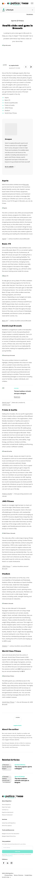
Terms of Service (18, 875)
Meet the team (6, 807)
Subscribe (17, 851)
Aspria (7, 97)
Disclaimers (30, 14)
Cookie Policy (28, 875)
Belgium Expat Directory (9, 836)
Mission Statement (7, 815)
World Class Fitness (11, 113)
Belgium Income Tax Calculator (10, 833)
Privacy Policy (9, 855)
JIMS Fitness (9, 108)
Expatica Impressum (7, 812)
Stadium (7, 110)
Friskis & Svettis (9, 105)
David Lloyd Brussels (11, 103)
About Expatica (6, 804)
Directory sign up (7, 825)
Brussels (26, 184)
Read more (17, 397)
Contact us (5, 809)
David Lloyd (6, 402)
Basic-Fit (7, 100)
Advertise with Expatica (8, 823)
